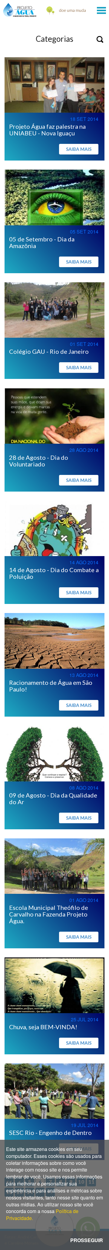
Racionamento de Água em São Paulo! (50, 685)
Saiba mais (78, 149)
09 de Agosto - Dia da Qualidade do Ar (53, 798)
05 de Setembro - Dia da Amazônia (41, 242)
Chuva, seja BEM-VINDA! (43, 1026)
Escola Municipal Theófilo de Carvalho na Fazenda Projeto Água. (48, 914)
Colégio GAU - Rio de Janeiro (49, 351)
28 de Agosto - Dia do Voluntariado (38, 460)
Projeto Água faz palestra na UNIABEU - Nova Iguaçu (47, 129)
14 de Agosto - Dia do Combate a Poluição (54, 573)
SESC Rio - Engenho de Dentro (50, 1132)
